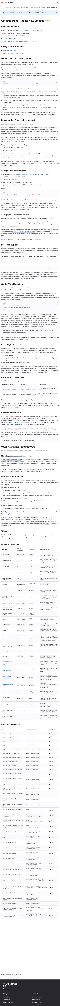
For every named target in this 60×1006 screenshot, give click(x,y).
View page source (37, 997)
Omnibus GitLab (10, 98)
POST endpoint (23, 231)
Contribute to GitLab (37, 1002)
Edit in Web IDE (36, 999)
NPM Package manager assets (6, 669)
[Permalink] (19, 26)
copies (47, 523)
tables (18, 33)
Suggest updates (36, 1005)
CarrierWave (23, 288)
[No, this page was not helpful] (20, 974)
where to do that (32, 41)
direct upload (12, 38)
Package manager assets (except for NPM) (7, 663)
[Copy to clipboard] (56, 82)
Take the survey (45, 12)
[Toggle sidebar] (2, 8)
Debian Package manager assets (6, 677)
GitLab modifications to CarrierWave (12, 53)
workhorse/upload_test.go (49, 200)
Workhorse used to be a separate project (33, 161)
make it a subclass (23, 30)
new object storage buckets (17, 36)
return (27, 521)
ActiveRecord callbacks (15, 424)
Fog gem (41, 395)
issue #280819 (38, 224)
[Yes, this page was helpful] (17, 974)
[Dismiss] (57, 12)
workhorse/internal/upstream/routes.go (28, 174)
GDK (3, 98)
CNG (19, 98)
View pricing (6, 999)
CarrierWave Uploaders (9, 50)
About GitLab (7, 997)
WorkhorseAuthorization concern (31, 239)
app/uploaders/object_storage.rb (12, 459)
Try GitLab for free (8, 1002)
